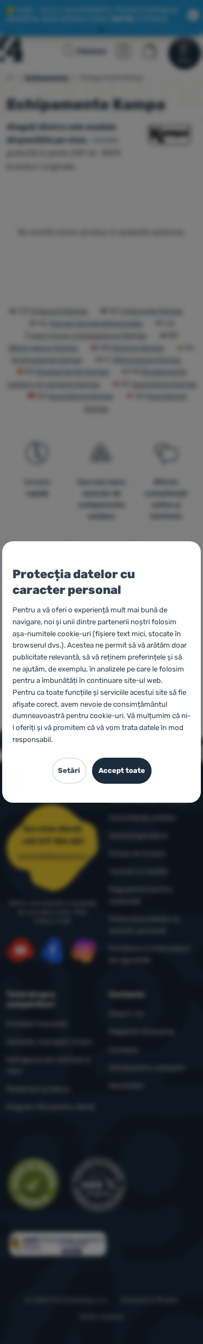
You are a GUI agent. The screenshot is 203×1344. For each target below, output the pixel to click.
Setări (69, 770)
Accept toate (122, 770)
